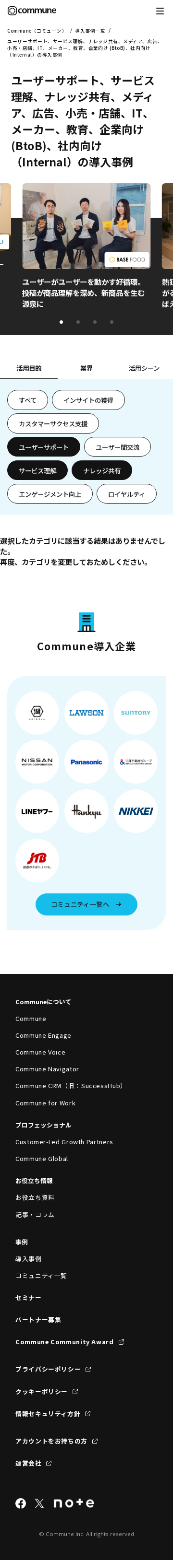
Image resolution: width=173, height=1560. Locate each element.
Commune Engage (43, 1035)
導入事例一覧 (90, 30)
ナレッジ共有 (102, 470)
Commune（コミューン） (37, 30)
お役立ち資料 (35, 1197)
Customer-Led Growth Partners (64, 1141)
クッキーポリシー (41, 1391)
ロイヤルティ (126, 494)
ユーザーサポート (44, 447)
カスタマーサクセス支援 (53, 423)
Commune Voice (40, 1051)
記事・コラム (35, 1214)
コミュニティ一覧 (41, 1275)
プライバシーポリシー (48, 1368)
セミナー (28, 1297)
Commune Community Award (64, 1341)
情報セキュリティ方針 (47, 1413)
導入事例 (28, 1258)
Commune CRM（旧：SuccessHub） (71, 1085)
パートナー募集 (38, 1319)
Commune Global (41, 1158)
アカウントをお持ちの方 (51, 1440)
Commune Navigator (47, 1068)
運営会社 (28, 1462)
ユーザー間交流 (117, 447)
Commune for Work (45, 1102)
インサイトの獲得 (88, 400)
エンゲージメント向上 (50, 494)
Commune (30, 1018)
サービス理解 (37, 470)
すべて (28, 400)
